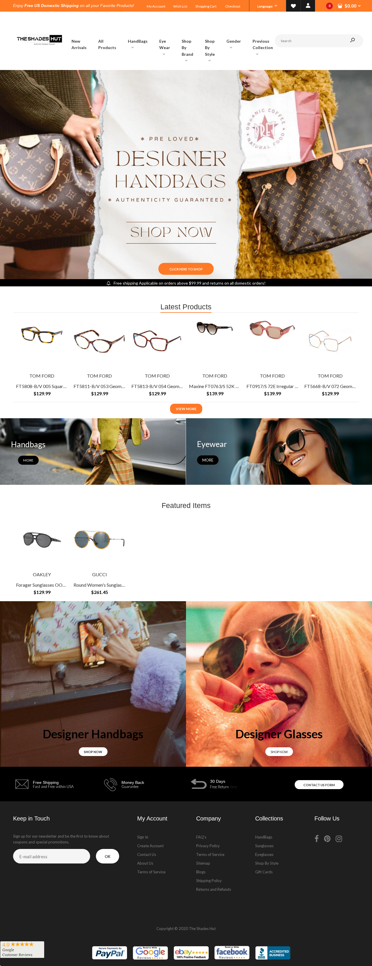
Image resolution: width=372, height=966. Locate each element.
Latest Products (186, 307)
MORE (207, 460)
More (28, 460)
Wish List (180, 6)
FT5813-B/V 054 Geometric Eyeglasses (171, 386)
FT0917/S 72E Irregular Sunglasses (281, 386)
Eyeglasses (264, 854)
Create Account (150, 845)
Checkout (232, 6)
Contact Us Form (319, 785)
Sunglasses (264, 845)
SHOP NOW (93, 752)
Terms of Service (151, 872)
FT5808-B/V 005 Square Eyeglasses (52, 386)
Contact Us (146, 854)
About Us (145, 863)
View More (186, 409)
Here (233, 786)
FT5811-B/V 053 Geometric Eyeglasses (113, 386)
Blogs (200, 872)
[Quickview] (60, 346)
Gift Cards (264, 872)
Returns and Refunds (213, 889)
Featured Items (186, 505)
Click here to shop (186, 269)
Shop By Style (266, 863)
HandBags (263, 837)
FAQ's (201, 837)
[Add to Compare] (60, 323)
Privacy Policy (208, 845)
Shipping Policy (209, 880)
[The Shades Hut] (39, 64)
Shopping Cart (206, 6)
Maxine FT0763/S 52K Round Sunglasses (230, 386)
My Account (156, 6)
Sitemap (203, 863)
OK (107, 856)
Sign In (142, 837)
